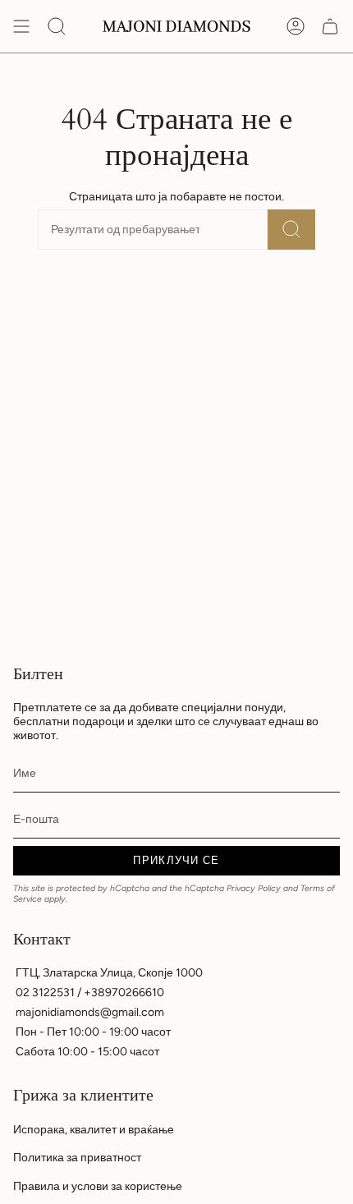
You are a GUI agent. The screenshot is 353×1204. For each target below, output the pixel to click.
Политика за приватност (77, 1158)
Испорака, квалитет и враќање (93, 1130)
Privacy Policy (254, 888)
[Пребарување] (291, 229)
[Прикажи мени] (21, 26)
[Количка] (330, 26)
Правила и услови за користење (97, 1186)
